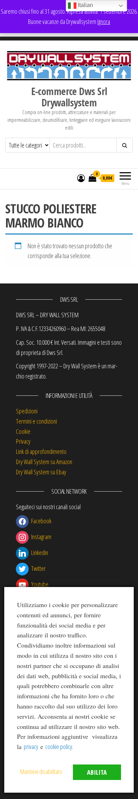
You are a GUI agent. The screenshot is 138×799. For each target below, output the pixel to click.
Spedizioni (27, 411)
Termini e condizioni (36, 421)
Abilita (97, 772)
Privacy (23, 441)
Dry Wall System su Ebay (41, 472)
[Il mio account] (81, 178)
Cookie (23, 431)
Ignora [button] (103, 21)
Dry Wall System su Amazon (44, 461)
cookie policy (58, 746)
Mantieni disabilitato (41, 771)
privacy (31, 746)
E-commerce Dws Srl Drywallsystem (69, 97)
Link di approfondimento (41, 451)
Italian (84, 5)
